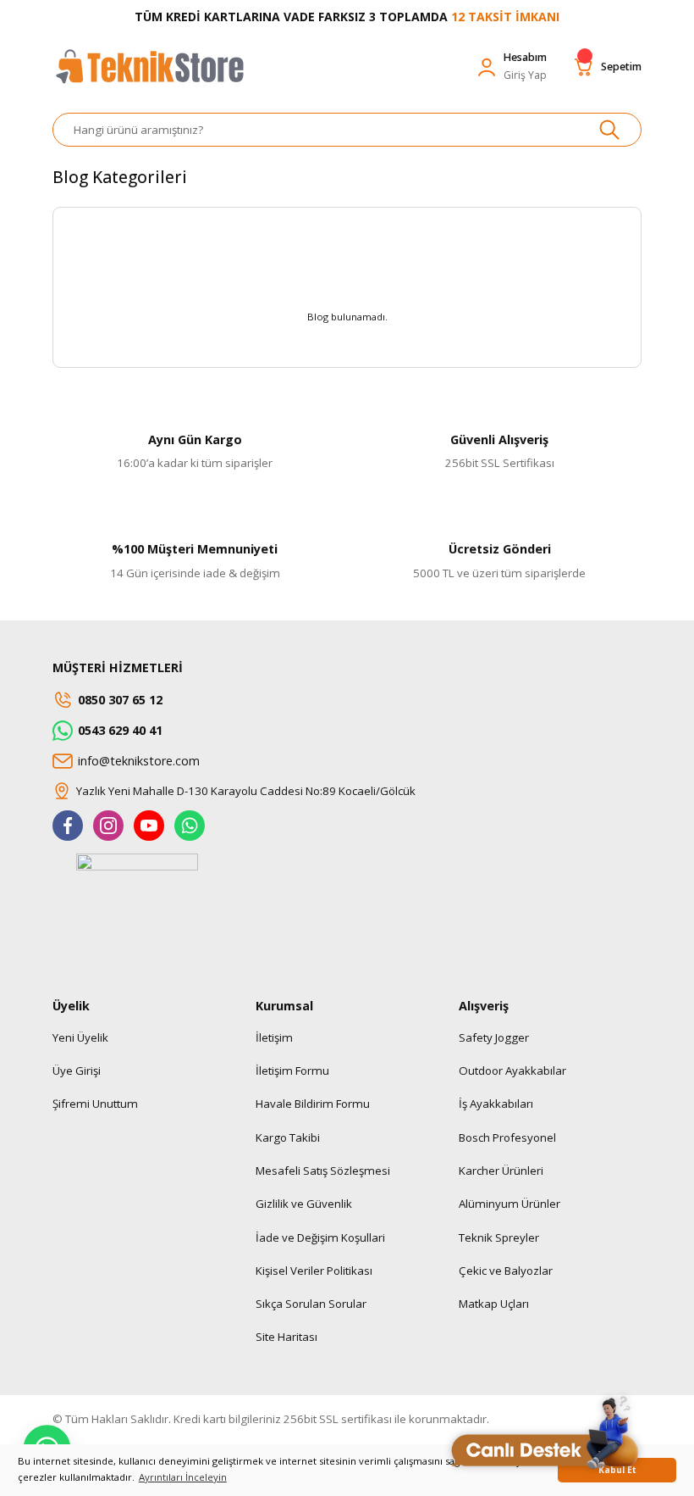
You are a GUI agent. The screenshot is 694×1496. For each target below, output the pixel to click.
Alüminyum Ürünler (509, 1203)
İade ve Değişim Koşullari (320, 1237)
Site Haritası (286, 1336)
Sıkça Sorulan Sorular (311, 1303)
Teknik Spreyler (499, 1237)
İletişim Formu (292, 1070)
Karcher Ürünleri (501, 1170)
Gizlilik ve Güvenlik (304, 1203)
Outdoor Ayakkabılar (512, 1070)
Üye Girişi (76, 1070)
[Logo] (148, 74)
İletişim (274, 1037)
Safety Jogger (494, 1037)
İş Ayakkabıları (496, 1103)
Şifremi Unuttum (95, 1103)
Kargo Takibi (288, 1137)
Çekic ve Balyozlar (506, 1270)
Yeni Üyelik (80, 1037)
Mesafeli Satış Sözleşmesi (323, 1170)
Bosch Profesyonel (507, 1137)
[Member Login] (486, 67)
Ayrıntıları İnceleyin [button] (183, 1477)
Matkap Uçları (494, 1303)
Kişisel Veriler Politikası (314, 1270)
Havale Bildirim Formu (313, 1103)
